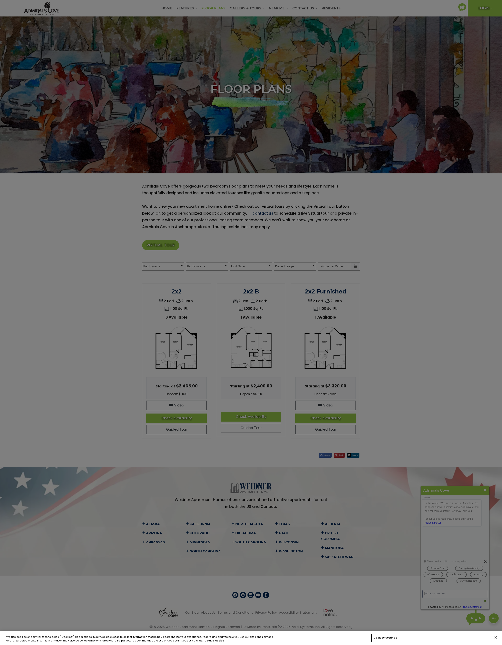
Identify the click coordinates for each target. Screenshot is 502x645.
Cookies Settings (385, 638)
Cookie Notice (214, 641)
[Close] (495, 637)
